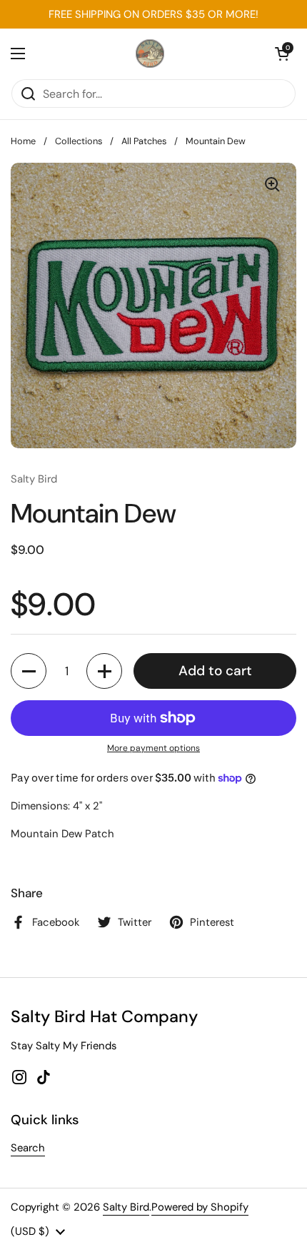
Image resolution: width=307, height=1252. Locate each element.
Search (28, 1148)
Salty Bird (126, 1207)
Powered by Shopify (199, 1207)
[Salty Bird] (150, 53)
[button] (282, 53)
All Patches (143, 141)
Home (23, 141)
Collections (78, 141)
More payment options (153, 748)
